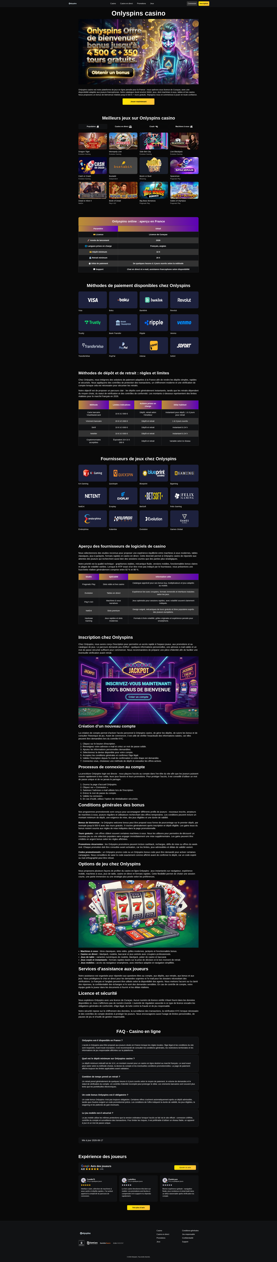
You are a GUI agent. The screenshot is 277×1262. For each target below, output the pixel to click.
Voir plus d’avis (138, 1207)
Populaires (91, 126)
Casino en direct (121, 126)
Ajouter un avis (185, 1167)
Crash (152, 126)
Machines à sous (182, 126)
